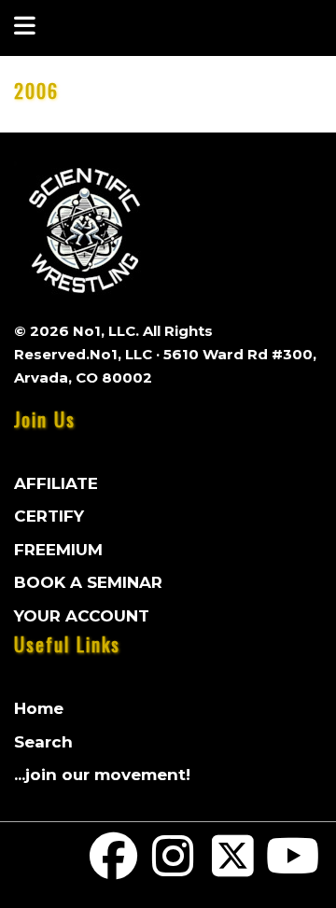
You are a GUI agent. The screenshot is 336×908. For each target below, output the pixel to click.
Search (43, 742)
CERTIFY (49, 516)
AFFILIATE (56, 483)
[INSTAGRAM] (173, 868)
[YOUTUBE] (292, 868)
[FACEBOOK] (114, 868)
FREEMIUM (58, 549)
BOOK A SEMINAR (88, 582)
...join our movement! (102, 774)
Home (38, 708)
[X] (233, 868)
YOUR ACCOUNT (81, 616)
